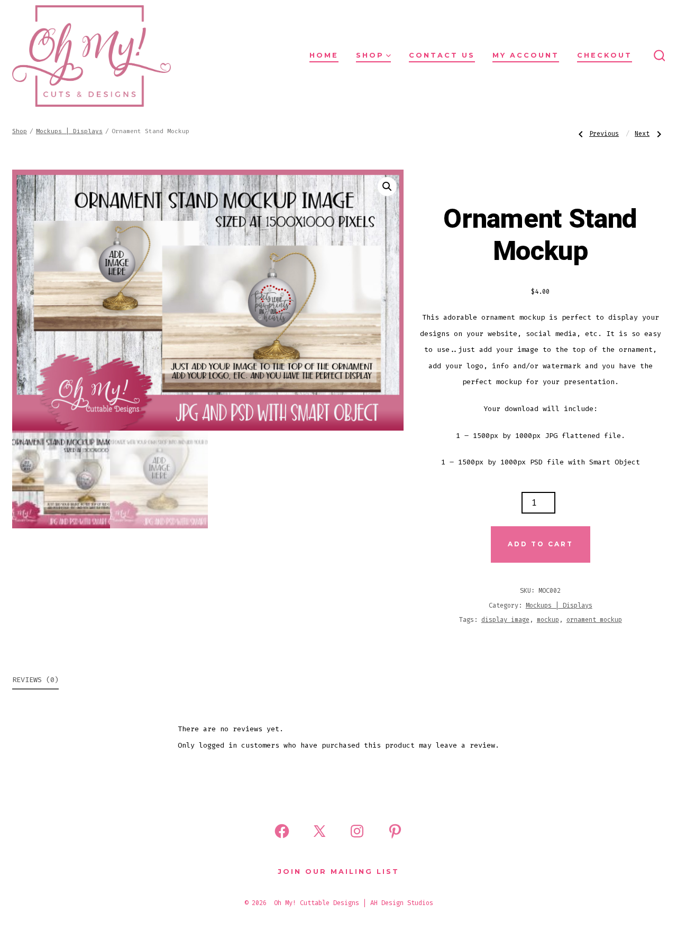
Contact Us (442, 55)
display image (505, 620)
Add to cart (540, 544)
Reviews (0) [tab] (35, 679)
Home (323, 55)
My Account (525, 55)
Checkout (604, 55)
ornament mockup (594, 620)
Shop (370, 55)
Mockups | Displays (69, 131)
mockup (548, 620)
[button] (387, 186)
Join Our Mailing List (338, 871)
